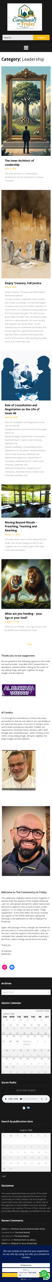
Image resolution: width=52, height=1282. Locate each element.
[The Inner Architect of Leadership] (26, 110)
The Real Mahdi (22, 1231)
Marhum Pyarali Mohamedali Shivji (28, 1227)
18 (18, 1156)
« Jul (3, 1175)
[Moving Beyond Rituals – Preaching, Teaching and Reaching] (26, 500)
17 (11, 1156)
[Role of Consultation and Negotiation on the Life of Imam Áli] (26, 375)
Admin (4, 1227)
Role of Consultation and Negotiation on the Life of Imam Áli (22, 409)
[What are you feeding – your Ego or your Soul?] (26, 583)
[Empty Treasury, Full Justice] (26, 233)
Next (29, 644)
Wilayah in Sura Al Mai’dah (24, 1242)
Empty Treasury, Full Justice (23, 283)
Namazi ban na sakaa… (25, 1238)
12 (25, 1151)
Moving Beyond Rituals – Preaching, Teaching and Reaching (21, 526)
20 (32, 1156)
